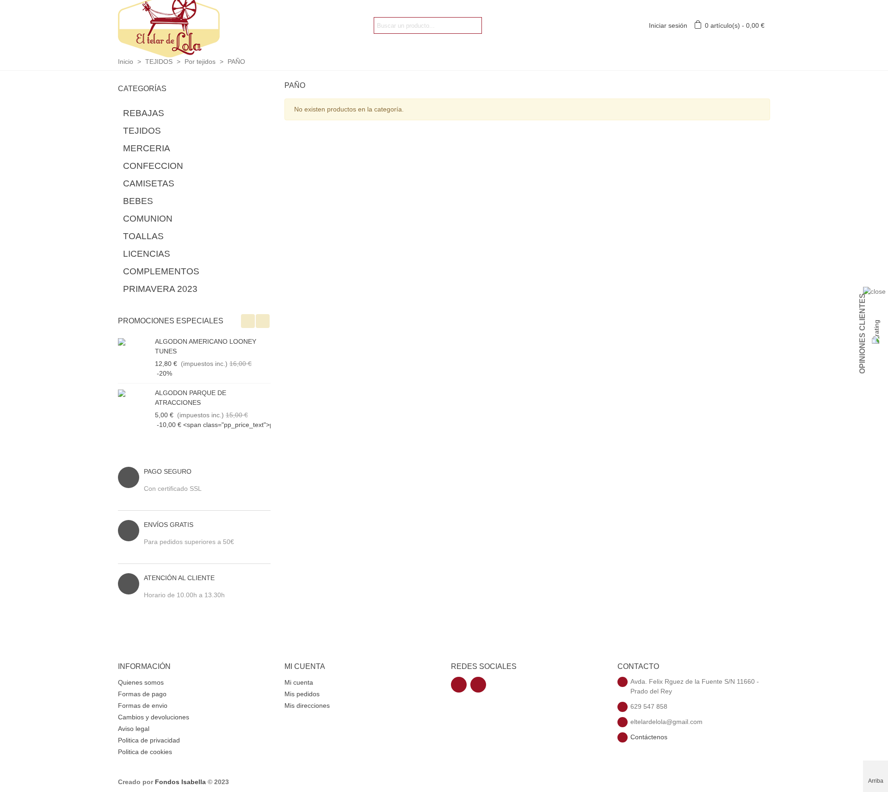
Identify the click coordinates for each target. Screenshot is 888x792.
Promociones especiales (170, 321)
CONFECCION (153, 166)
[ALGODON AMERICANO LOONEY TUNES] (134, 341)
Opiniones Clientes (862, 333)
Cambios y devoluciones (153, 717)
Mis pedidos (302, 694)
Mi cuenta (298, 682)
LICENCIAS (146, 254)
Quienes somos (141, 682)
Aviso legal (133, 728)
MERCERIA (146, 148)
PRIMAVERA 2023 (160, 289)
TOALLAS (143, 236)
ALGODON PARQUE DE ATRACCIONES (190, 397)
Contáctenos (648, 737)
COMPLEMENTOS (161, 271)
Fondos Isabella (180, 782)
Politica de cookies (145, 751)
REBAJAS (143, 113)
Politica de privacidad (149, 740)
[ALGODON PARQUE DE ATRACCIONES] (134, 393)
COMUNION (148, 218)
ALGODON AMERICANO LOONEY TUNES (205, 346)
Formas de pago (142, 694)
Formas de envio (142, 705)
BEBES (138, 201)
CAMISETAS (148, 183)
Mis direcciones (307, 705)
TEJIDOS (142, 131)
